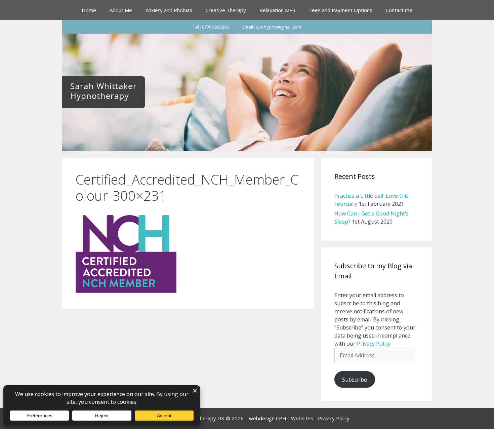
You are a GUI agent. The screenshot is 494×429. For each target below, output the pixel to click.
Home (89, 10)
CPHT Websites (294, 418)
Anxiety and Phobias (169, 10)
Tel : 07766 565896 (211, 27)
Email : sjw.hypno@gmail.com (271, 27)
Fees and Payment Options (340, 10)
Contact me (399, 10)
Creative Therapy (226, 10)
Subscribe (354, 379)
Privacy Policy (373, 343)
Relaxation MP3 (277, 10)
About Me (121, 10)
